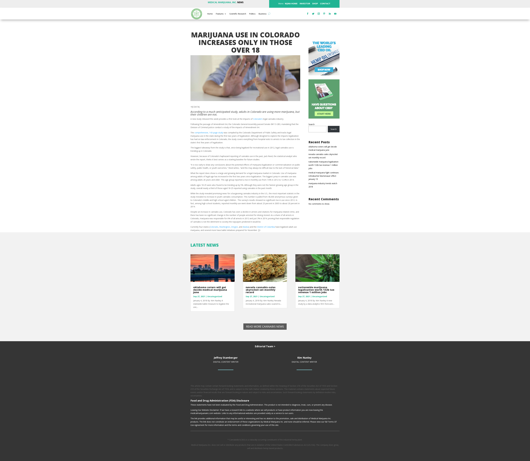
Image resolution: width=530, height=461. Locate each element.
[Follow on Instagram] (318, 13)
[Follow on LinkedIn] (330, 13)
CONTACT (325, 3)
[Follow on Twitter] (313, 13)
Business (263, 14)
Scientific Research (237, 14)
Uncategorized (214, 296)
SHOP (315, 3)
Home (210, 14)
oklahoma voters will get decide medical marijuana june (210, 290)
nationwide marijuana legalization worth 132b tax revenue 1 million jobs (323, 165)
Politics (252, 14)
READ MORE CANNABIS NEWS (265, 326)
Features (220, 14)
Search (311, 124)
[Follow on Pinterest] (324, 13)
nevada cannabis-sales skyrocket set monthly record (260, 290)
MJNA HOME (290, 3)
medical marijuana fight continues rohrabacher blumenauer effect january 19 (323, 176)
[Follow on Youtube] (335, 13)
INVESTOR (305, 3)
